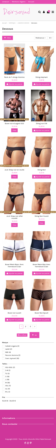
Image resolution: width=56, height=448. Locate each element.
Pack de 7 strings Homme (14, 77)
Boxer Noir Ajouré (41, 313)
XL (7, 389)
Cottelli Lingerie (12, 346)
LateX (8, 349)
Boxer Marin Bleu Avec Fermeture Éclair (41, 265)
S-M (7, 370)
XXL (8, 386)
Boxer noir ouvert (14, 313)
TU (7, 374)
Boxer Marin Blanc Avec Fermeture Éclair (14, 265)
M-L (7, 392)
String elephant (41, 77)
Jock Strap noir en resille (14, 170)
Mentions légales (19, 2)
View (14, 130)
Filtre (8, 38)
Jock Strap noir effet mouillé (14, 217)
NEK (8, 352)
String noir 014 (41, 124)
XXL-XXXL (10, 367)
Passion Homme (12, 355)
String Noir (41, 170)
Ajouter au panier (16, 84)
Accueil (31, 2)
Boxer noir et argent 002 (14, 124)
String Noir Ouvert (42, 216)
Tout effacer (23, 335)
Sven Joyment (12, 358)
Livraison (6, 2)
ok (35, 335)
